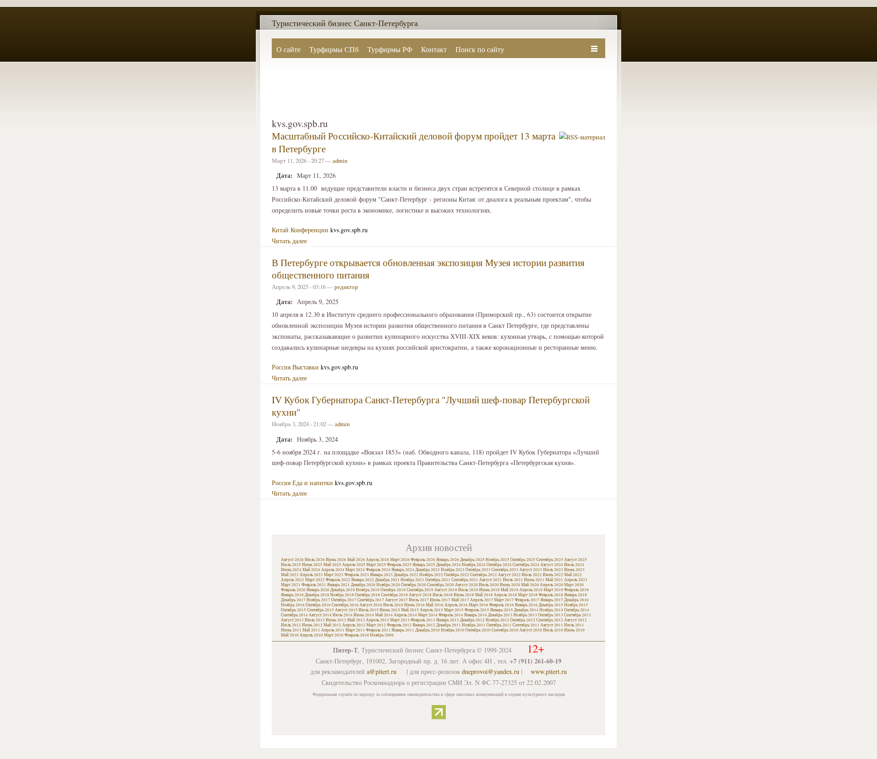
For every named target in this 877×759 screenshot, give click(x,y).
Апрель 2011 (332, 630)
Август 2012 (575, 620)
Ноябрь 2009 (382, 635)
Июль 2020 (489, 585)
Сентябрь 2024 (525, 564)
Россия (281, 367)
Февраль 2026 (423, 559)
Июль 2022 (532, 574)
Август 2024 (551, 564)
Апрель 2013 (377, 620)
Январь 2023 (381, 574)
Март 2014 (428, 615)
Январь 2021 (338, 585)
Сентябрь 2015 (320, 610)
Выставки (305, 367)
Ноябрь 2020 (388, 585)
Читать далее (289, 240)
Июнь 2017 (440, 600)
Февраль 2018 (551, 595)
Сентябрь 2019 (420, 590)
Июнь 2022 (553, 574)
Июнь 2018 (464, 595)
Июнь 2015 (390, 610)
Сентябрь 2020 (440, 585)
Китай (280, 229)
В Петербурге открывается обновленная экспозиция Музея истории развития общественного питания (428, 268)
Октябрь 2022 (456, 574)
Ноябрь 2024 (474, 564)
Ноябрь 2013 (525, 615)
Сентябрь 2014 (294, 615)
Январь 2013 (447, 620)
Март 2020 (574, 585)
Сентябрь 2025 (549, 559)
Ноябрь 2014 (551, 610)
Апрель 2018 (505, 595)
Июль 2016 (393, 605)
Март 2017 (504, 600)
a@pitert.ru (381, 671)
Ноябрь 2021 (412, 580)
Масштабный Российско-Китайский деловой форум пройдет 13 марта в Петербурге (413, 142)
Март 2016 (478, 605)
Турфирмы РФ (389, 49)
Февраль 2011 (378, 630)
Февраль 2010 (356, 635)
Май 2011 (311, 630)
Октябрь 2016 (318, 605)
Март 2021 (291, 585)
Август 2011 (551, 625)
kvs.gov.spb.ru (349, 229)
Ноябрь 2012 (497, 620)
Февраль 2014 (450, 615)
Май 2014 (384, 615)
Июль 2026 (315, 559)
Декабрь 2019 (342, 590)
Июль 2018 (443, 595)
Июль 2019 (468, 590)
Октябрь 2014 (576, 610)
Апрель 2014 (405, 615)
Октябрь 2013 (550, 615)
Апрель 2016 (456, 605)
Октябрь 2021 (437, 580)
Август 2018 (420, 595)
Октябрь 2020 (413, 585)
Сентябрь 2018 (394, 595)
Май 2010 (290, 635)
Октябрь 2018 (367, 595)
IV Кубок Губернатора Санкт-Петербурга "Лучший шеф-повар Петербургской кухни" (431, 405)
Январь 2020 (317, 590)
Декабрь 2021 (387, 580)
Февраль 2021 (313, 585)
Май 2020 (530, 585)
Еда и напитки (312, 482)
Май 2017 (460, 600)
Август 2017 (396, 600)
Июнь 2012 (312, 625)
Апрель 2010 (311, 635)
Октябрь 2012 (522, 620)
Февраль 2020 (293, 590)
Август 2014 (320, 615)
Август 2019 (445, 590)
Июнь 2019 (489, 590)
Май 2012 (332, 625)
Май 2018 (484, 595)
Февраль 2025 (399, 564)
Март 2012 (376, 625)
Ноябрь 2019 (368, 590)
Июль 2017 (419, 600)
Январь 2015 (501, 610)
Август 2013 (292, 620)
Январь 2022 (362, 580)
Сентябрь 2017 (370, 600)
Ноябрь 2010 (453, 630)
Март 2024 (355, 569)
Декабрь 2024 (448, 564)
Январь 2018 (575, 595)
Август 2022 (509, 574)
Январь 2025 (423, 564)
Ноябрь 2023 (453, 569)
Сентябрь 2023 (504, 569)
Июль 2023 (553, 569)
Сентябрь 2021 (464, 580)
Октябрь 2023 (478, 569)
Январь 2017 (551, 600)
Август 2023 (530, 569)
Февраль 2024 (378, 569)
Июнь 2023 (574, 569)
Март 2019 (553, 590)
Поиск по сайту (479, 49)
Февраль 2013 (423, 620)
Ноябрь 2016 (293, 605)
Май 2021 (554, 580)
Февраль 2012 (399, 625)
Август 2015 (346, 610)
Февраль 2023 (356, 574)
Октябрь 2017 (343, 600)
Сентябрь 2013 (577, 615)
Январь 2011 (402, 630)
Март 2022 (315, 580)
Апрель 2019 (531, 590)
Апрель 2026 (377, 559)
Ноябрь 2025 (497, 559)
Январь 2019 (292, 595)
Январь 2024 (402, 569)
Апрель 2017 (481, 600)
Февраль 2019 (576, 590)
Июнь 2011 (291, 630)
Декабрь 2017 (293, 600)
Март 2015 (454, 610)
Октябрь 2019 (393, 590)
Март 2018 (528, 595)
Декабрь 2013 (500, 615)
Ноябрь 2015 (576, 605)
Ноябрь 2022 (431, 574)
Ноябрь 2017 (318, 600)
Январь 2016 (526, 605)
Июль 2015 (369, 610)
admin (340, 160)
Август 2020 (466, 585)
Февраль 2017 (527, 600)
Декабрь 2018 (317, 595)
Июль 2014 (343, 615)
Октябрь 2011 (499, 625)
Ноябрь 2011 (474, 625)
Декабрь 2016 (576, 600)
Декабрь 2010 (427, 630)
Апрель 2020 (551, 585)
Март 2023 (333, 574)
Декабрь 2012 (472, 620)
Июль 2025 (291, 564)
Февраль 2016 (501, 605)
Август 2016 (370, 605)
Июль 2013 (315, 620)
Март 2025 (376, 564)
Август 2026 (292, 559)
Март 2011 (355, 630)
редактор (346, 287)
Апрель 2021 (575, 580)
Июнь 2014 (364, 615)
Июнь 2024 (291, 569)
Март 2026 (400, 559)
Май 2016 (435, 605)
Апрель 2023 (311, 574)
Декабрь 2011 (448, 625)
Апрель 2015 (431, 610)
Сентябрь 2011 (525, 625)
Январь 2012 (423, 625)
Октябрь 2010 (478, 630)
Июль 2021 (513, 580)
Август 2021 (490, 580)
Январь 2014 (475, 615)
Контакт (434, 49)
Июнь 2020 (510, 585)
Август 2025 (575, 559)
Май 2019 (509, 590)
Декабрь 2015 (551, 605)
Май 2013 (356, 620)
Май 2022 (573, 574)
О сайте (288, 49)
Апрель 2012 (353, 625)
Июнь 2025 (312, 564)
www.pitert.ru (549, 671)
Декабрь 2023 (427, 569)
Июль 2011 (574, 625)
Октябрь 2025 (522, 559)
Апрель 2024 (332, 569)
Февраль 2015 (477, 610)
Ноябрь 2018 (342, 595)
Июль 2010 (553, 630)
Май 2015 (410, 610)
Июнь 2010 (574, 630)
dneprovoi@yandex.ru (490, 671)
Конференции (309, 229)
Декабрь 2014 (526, 610)
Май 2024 (311, 569)
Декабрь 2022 (406, 574)
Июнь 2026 (336, 559)
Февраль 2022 (338, 580)
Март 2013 (400, 620)
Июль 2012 (291, 625)
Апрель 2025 (353, 564)
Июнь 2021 (534, 580)
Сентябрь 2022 (483, 574)
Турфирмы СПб (334, 49)
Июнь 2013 (336, 620)
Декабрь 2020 (363, 585)
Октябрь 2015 (293, 610)
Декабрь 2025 (472, 559)
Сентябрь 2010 (504, 630)
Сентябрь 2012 (549, 620)
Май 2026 (356, 559)
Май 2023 (290, 574)
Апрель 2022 (292, 580)
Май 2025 (332, 564)
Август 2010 (530, 630)
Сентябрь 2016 (345, 605)
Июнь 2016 (414, 605)
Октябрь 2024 (499, 564)
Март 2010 (333, 635)
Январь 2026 (447, 559)
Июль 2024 (574, 564)
